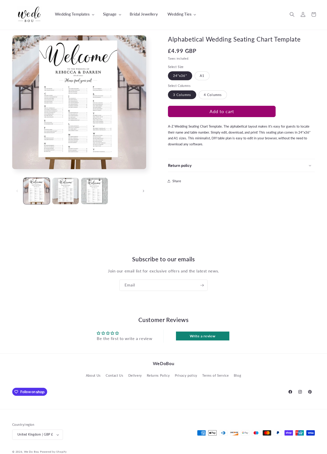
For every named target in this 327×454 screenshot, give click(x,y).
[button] (72, 14)
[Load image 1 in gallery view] (36, 191)
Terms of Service (215, 375)
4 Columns (213, 95)
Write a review (202, 336)
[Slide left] (17, 191)
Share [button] (176, 181)
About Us (93, 375)
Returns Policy (158, 375)
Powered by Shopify (53, 451)
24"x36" (180, 76)
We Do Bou (31, 451)
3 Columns (182, 95)
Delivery (135, 375)
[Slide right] (143, 191)
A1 (202, 76)
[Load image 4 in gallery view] (123, 191)
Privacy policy (186, 375)
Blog (237, 375)
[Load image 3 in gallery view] (94, 191)
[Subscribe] (202, 285)
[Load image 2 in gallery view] (65, 191)
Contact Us (114, 375)
